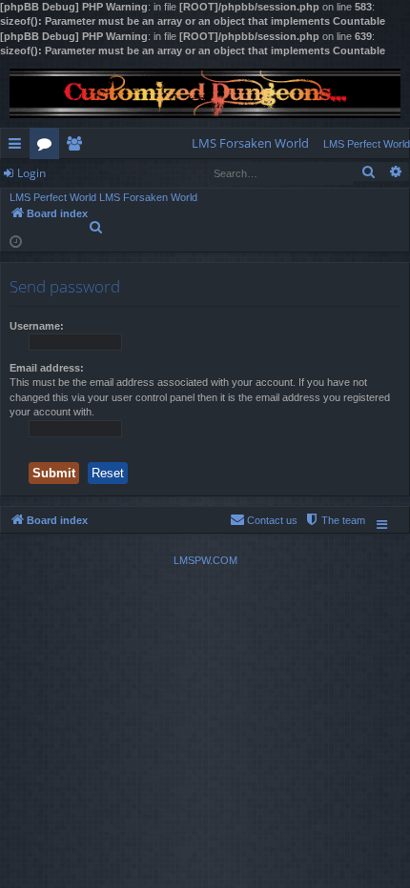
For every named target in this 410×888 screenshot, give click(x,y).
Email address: (47, 367)
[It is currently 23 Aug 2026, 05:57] (16, 240)
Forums (48, 146)
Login (31, 173)
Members (78, 146)
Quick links (19, 146)
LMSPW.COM (205, 560)
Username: (37, 326)
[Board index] (205, 94)
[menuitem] (250, 143)
